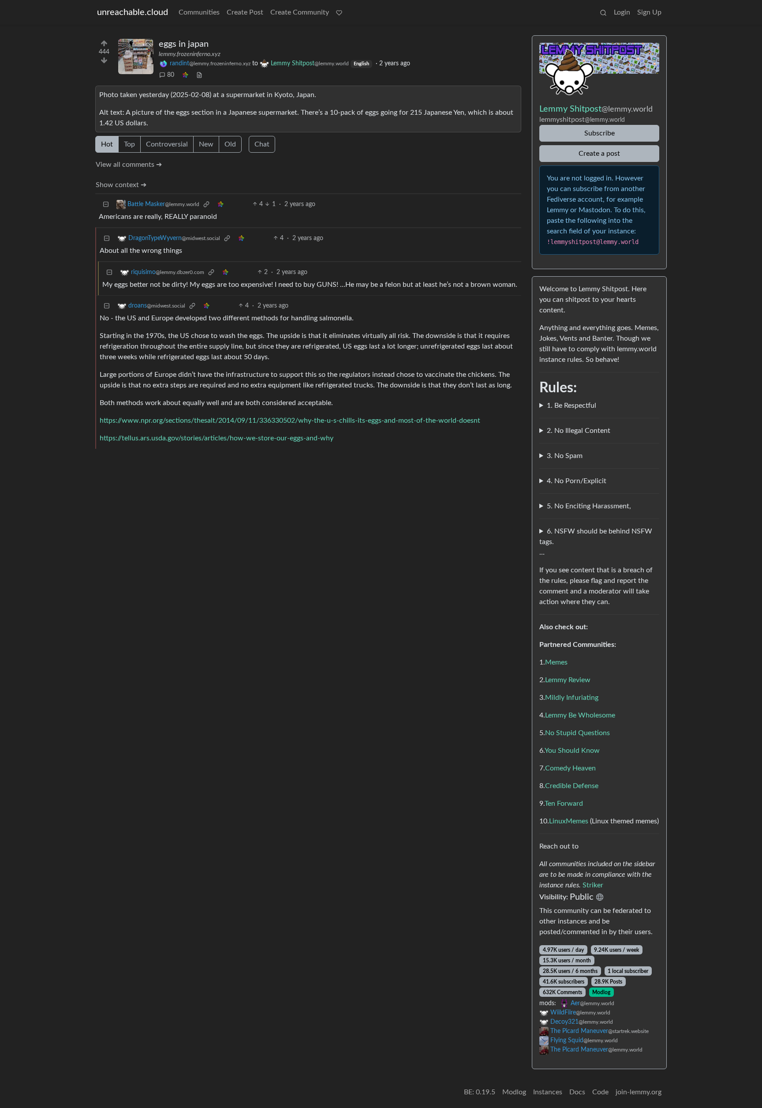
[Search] (603, 12)
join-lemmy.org (638, 1092)
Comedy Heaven (570, 768)
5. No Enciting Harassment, (589, 506)
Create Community (299, 12)
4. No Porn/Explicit (576, 481)
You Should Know (572, 750)
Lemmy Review (567, 680)
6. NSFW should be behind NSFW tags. (595, 536)
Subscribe (599, 133)
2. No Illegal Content (578, 430)
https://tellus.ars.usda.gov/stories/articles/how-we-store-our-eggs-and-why (216, 438)
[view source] (199, 75)
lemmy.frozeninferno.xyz (189, 54)
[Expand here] (135, 56)
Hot (107, 144)
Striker (593, 885)
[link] (185, 75)
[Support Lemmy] (339, 12)
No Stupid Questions (577, 732)
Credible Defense (571, 785)
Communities (199, 12)
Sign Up (649, 12)
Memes (556, 662)
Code (600, 1092)
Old (230, 144)
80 (170, 75)
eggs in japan (184, 44)
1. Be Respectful (571, 405)
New (206, 144)
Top (129, 144)
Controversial (167, 144)
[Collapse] (106, 204)
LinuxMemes (568, 821)
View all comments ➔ (129, 164)
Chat (261, 144)
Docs (577, 1092)
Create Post (245, 12)
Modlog (601, 992)
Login (622, 12)
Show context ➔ (121, 184)
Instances (547, 1092)
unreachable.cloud (132, 12)
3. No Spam (565, 455)
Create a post (599, 153)
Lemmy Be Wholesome (580, 715)
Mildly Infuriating (571, 697)
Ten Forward (564, 803)
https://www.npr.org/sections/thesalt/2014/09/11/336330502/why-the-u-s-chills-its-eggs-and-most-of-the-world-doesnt (290, 420)
